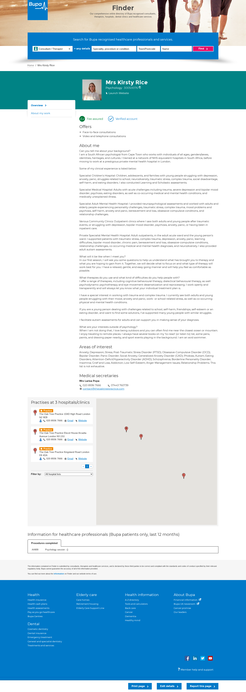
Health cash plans (37, 604)
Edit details (167, 686)
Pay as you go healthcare (41, 612)
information (59, 574)
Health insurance (37, 599)
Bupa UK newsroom (185, 604)
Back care (130, 608)
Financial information (186, 599)
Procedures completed (44, 543)
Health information (142, 595)
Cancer (129, 612)
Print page (138, 686)
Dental (33, 624)
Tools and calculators (136, 604)
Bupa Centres (35, 616)
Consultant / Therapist (51, 48)
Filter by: (36, 474)
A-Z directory (132, 599)
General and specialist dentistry (45, 641)
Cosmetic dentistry (38, 629)
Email (70, 420)
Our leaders (180, 612)
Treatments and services (41, 645)
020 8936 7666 (54, 420)
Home (30, 65)
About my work (40, 113)
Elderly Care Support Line (90, 608)
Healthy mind (132, 620)
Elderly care (86, 595)
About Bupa (184, 595)
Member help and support (196, 669)
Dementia (130, 616)
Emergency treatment (40, 637)
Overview (37, 105)
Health (33, 595)
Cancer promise (182, 608)
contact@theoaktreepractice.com (103, 388)
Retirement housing (87, 604)
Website (82, 420)
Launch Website (119, 93)
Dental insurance (37, 633)
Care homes (82, 599)
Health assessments (38, 608)
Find (201, 48)
